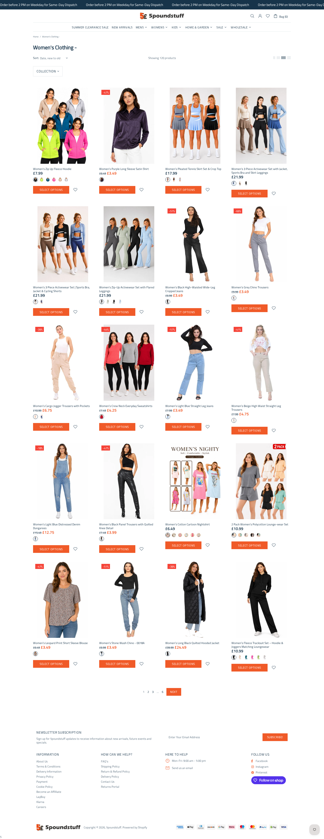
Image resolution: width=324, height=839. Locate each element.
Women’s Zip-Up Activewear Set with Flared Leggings (126, 289)
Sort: (36, 58)
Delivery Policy (110, 776)
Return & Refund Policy (115, 771)
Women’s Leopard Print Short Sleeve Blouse (60, 643)
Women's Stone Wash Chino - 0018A (122, 643)
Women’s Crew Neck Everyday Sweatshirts (125, 406)
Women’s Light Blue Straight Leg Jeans (189, 406)
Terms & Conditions (48, 766)
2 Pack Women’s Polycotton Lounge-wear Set (259, 524)
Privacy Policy (44, 776)
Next (173, 692)
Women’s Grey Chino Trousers (249, 287)
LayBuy (40, 797)
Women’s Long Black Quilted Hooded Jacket (192, 643)
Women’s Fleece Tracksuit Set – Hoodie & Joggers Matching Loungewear (257, 645)
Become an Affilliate (48, 792)
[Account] (260, 16)
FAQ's (104, 761)
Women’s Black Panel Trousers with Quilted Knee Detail (126, 526)
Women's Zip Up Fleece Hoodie (52, 169)
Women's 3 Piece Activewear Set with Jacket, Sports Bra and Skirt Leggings (259, 171)
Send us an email (182, 768)
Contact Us (107, 782)
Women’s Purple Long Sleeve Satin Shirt (124, 169)
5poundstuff (162, 16)
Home (36, 36)
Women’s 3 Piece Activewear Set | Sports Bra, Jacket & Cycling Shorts (61, 289)
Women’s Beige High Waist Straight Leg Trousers (256, 408)
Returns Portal (110, 787)
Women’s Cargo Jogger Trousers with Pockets (61, 406)
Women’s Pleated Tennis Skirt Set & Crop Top (193, 169)
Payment (42, 782)
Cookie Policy (44, 787)
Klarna (40, 802)
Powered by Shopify (135, 827)
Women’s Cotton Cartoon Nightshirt (187, 524)
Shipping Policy (110, 766)
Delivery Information (48, 771)
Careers (41, 807)
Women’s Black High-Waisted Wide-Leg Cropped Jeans (190, 289)
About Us (42, 761)
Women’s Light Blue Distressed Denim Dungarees (56, 526)
